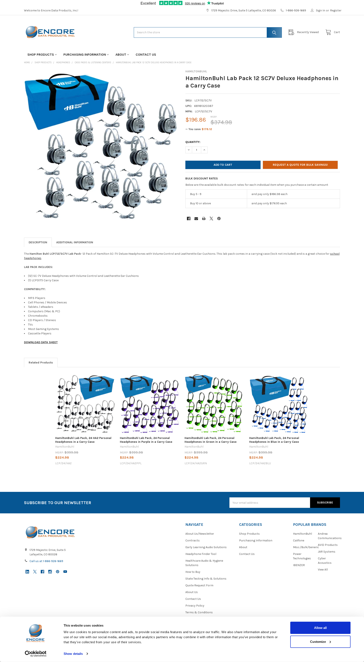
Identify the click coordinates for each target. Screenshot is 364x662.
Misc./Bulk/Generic (306, 547)
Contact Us (146, 54)
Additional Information (74, 242)
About (120, 54)
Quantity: (192, 142)
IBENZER (299, 565)
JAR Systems (326, 551)
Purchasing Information (84, 54)
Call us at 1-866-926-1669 (46, 561)
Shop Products (40, 54)
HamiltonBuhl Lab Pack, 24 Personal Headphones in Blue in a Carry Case (274, 440)
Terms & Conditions (199, 612)
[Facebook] (188, 218)
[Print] (204, 218)
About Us (191, 592)
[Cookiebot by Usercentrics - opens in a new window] (35, 654)
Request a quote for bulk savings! (300, 165)
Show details (73, 653)
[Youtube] (65, 571)
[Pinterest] (219, 218)
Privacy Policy (194, 605)
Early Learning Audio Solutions (206, 547)
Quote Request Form (199, 585)
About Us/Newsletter (199, 534)
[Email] (196, 218)
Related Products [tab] (41, 362)
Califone (298, 540)
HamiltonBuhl (302, 534)
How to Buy (192, 572)
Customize (318, 641)
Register (335, 10)
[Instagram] (50, 571)
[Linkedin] (27, 571)
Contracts (192, 540)
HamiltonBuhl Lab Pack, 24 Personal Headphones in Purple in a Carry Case (146, 440)
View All (323, 569)
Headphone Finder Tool (200, 554)
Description (38, 242)
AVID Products (328, 545)
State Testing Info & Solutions (205, 578)
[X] (211, 218)
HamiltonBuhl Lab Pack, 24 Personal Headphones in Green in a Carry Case (211, 440)
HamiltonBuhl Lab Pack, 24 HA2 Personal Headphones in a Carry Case (83, 440)
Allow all (320, 628)
